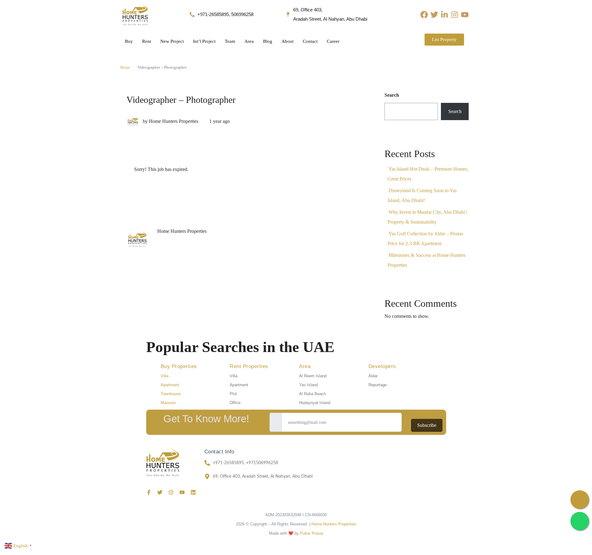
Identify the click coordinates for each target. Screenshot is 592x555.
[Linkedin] (193, 492)
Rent (146, 41)
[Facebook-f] (148, 492)
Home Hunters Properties (333, 524)
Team (230, 41)
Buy (129, 41)
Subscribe (426, 425)
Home (125, 67)
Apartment (170, 385)
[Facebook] (424, 14)
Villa (164, 376)
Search (391, 95)
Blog (267, 41)
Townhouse (171, 393)
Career (333, 41)
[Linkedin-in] (444, 14)
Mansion (168, 402)
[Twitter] (434, 14)
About (288, 41)
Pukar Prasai (311, 533)
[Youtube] (465, 14)
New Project (172, 41)
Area (249, 41)
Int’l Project (204, 41)
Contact (310, 41)
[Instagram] (454, 14)
